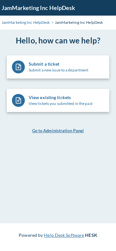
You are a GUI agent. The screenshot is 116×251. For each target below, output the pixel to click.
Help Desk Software (64, 235)
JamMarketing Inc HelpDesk (38, 7)
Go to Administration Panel (58, 130)
